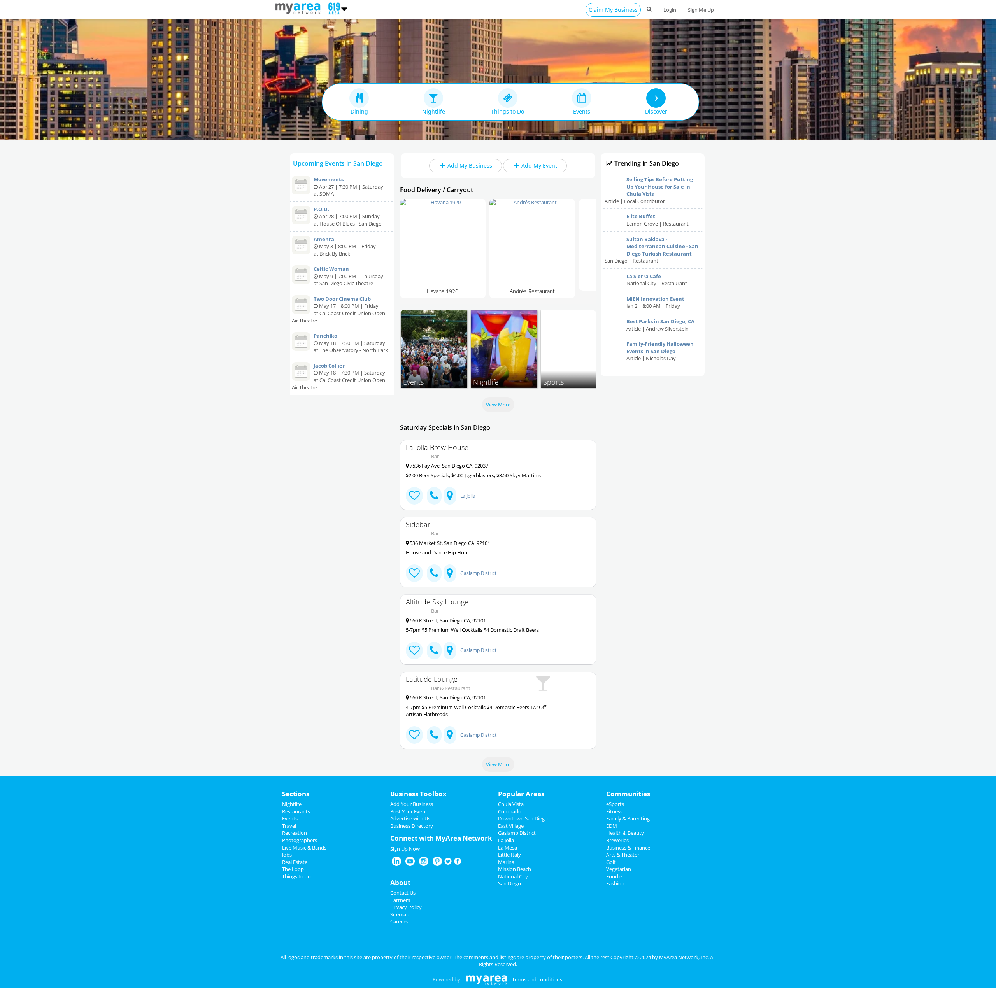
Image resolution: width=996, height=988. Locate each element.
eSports (615, 804)
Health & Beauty (625, 832)
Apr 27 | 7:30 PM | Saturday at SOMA (348, 186)
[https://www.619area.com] (299, 7)
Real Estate (294, 861)
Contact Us (403, 892)
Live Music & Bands (304, 847)
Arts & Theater (622, 854)
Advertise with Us (410, 818)
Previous (388, 250)
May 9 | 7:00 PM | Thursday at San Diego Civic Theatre (348, 276)
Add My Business (471, 165)
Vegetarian (618, 868)
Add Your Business (411, 804)
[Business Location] (450, 496)
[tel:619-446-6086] (434, 650)
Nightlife (292, 804)
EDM (611, 825)
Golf (610, 861)
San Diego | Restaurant (651, 250)
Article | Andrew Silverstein (660, 325)
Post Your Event (408, 811)
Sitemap (399, 914)
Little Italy (509, 854)
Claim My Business (613, 9)
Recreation (294, 832)
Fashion (615, 883)
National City (513, 876)
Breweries (617, 840)
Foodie (614, 876)
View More (498, 404)
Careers (399, 921)
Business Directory (411, 825)
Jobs (287, 854)
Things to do (296, 876)
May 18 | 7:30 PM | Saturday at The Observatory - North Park (351, 343)
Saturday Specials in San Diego (445, 427)
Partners (400, 900)
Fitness (614, 811)
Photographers (299, 840)
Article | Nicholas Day (660, 351)
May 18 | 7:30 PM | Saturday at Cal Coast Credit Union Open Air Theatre (338, 376)
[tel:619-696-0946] (434, 573)
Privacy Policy (406, 907)
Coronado (509, 811)
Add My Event (541, 165)
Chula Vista (511, 804)
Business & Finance (628, 847)
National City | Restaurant (656, 280)
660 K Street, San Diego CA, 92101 (447, 620)
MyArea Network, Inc (683, 957)
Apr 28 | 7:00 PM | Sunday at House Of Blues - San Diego (348, 216)
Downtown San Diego (523, 818)
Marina (506, 861)
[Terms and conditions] (486, 979)
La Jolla (467, 495)
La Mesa (507, 847)
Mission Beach (514, 868)
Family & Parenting (628, 818)
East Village (511, 825)
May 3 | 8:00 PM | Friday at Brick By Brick (345, 246)
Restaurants (296, 811)
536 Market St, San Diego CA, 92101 (449, 543)
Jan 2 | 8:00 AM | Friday (655, 302)
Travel (289, 825)
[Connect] (414, 496)
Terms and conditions (537, 979)
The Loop (293, 868)
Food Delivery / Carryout (436, 190)
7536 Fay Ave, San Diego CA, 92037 (448, 465)
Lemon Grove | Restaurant (657, 220)
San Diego (509, 883)
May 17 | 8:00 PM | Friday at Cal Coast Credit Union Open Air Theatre (338, 309)
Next (608, 250)
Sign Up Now (405, 848)
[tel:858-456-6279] (434, 496)
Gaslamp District (478, 573)
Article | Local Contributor (649, 190)
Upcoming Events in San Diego (338, 163)
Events (290, 818)
